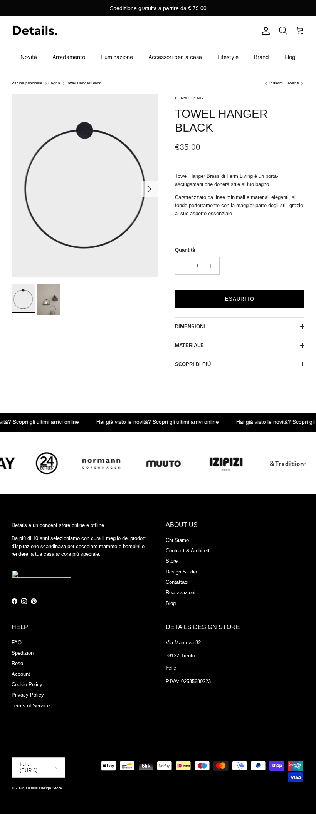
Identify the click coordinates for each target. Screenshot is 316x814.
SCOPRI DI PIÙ (193, 364)
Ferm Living (189, 98)
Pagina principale (27, 83)
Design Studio (181, 572)
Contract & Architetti (188, 550)
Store (172, 561)
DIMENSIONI (190, 326)
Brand (261, 56)
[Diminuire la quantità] (182, 265)
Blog (290, 56)
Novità (28, 56)
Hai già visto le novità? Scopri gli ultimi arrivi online (148, 422)
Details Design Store (44, 788)
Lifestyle (228, 56)
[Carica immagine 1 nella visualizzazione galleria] (85, 185)
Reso (17, 663)
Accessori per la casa (175, 56)
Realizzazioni (180, 592)
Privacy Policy (28, 695)
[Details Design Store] (35, 31)
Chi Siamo (177, 540)
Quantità (185, 250)
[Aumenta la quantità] (212, 265)
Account (21, 674)
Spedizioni (23, 653)
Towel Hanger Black (83, 83)
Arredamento (68, 56)
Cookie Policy (27, 684)
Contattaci (177, 582)
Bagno (54, 83)
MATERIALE (189, 345)
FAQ (17, 642)
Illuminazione (117, 56)
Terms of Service (31, 706)
